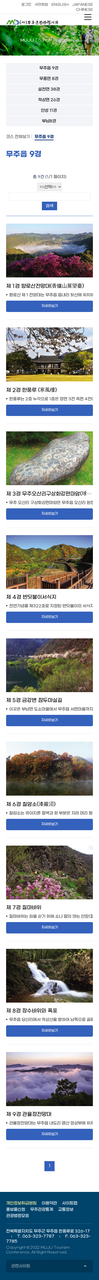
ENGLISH (60, 5)
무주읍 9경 (48, 68)
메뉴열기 (88, 17)
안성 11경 (49, 110)
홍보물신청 (15, 1209)
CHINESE (84, 10)
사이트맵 (41, 5)
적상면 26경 (49, 99)
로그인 (26, 5)
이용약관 (49, 1203)
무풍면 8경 (48, 78)
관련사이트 (48, 1268)
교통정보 (65, 1209)
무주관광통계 (41, 1209)
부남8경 (49, 121)
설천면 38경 (49, 89)
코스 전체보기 (18, 136)
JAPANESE (82, 5)
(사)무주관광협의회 (34, 21)
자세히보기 (49, 306)
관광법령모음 (17, 1215)
